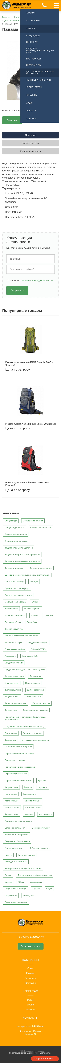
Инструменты (33, 65)
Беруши (28, 787)
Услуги (30, 1000)
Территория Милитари (38, 80)
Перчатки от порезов (15, 760)
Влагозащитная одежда (16, 541)
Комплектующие (33, 801)
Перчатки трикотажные (16, 773)
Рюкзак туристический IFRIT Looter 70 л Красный (27, 484)
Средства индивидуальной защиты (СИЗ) (40, 50)
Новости (31, 111)
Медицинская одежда (15, 602)
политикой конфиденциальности (37, 280)
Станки (8, 875)
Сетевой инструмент (15, 828)
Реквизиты (30, 978)
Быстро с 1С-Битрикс (43, 1058)
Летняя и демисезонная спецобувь (22, 635)
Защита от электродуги (41, 568)
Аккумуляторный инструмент (19, 821)
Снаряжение (11, 895)
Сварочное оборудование (17, 841)
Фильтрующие (11, 814)
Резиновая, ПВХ (29, 656)
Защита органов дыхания (35, 710)
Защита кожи (11, 710)
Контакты (32, 119)
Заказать (12, 120)
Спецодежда (33, 36)
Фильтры (28, 814)
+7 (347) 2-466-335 (30, 937)
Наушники (43, 787)
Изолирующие (12, 801)
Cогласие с (31, 280)
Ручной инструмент (40, 828)
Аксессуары (10, 656)
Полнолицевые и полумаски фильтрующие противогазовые (25, 718)
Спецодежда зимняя (33, 521)
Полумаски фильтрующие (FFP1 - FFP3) (24, 726)
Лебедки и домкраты (39, 848)
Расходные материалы (16, 861)
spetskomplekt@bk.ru (32, 1026)
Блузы (35, 602)
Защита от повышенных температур (22, 561)
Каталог (31, 28)
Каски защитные (33, 696)
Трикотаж (48, 615)
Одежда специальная (40, 527)
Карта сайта (45, 1053)
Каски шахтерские (41, 703)
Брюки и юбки (11, 608)
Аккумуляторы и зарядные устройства (23, 868)
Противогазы (33, 59)
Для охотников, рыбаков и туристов (40, 73)
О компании (33, 21)
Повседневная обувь (15, 649)
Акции (30, 103)
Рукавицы (42, 780)
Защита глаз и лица (14, 676)
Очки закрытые (12, 683)
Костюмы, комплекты (15, 615)
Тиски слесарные (26, 855)
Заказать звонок (31, 946)
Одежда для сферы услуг (17, 588)
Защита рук (10, 740)
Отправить (17, 290)
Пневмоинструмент (14, 848)
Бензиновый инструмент (16, 834)
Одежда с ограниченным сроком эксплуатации (27, 575)
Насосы (8, 855)
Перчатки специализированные (20, 767)
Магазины (32, 95)
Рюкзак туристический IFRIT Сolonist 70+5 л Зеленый (29, 363)
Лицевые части (12, 807)
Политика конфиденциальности (23, 1053)
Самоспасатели (33, 807)
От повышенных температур (35, 740)
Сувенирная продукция (16, 902)
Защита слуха (11, 787)
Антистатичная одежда (16, 534)
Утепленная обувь (13, 642)
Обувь (21, 882)
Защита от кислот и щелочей (19, 548)
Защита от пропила (14, 568)
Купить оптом (34, 87)
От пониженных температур (18, 746)
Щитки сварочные (35, 690)
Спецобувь (32, 42)
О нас (30, 968)
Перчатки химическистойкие (18, 780)
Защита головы (12, 696)
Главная (31, 13)
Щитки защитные (13, 690)
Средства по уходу (14, 663)
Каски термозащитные (15, 703)
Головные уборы (32, 608)
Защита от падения (32, 733)
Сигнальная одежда (14, 581)
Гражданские (29, 794)
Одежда (8, 882)
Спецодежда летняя (14, 527)
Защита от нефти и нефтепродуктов (22, 554)
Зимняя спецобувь (14, 629)
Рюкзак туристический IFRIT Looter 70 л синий (30, 424)
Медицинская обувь (38, 642)
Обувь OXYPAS (38, 649)
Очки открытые (32, 683)
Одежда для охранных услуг (18, 595)
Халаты (34, 615)
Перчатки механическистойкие (19, 753)
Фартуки (34, 581)
